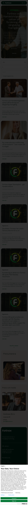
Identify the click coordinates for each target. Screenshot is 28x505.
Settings (2, 495)
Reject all (14, 501)
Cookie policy (11, 495)
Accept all (14, 498)
